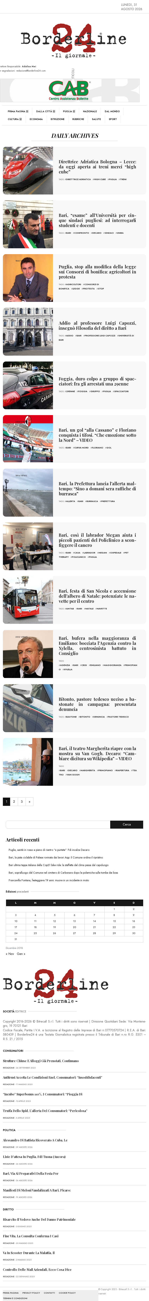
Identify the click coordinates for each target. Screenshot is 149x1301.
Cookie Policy (67, 1292)
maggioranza (112, 665)
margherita (88, 770)
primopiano (105, 770)
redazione (8, 1067)
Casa (77, 552)
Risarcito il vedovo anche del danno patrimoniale (39, 1219)
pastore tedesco (118, 716)
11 (35, 921)
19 (54, 927)
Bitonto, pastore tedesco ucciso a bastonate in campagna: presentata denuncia (97, 704)
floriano (97, 447)
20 (74, 927)
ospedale (115, 552)
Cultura (13, 119)
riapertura (122, 770)
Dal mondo (112, 111)
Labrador (89, 552)
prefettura (108, 501)
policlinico (79, 557)
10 (16, 921)
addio (69, 335)
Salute (96, 119)
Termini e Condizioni (15, 1298)
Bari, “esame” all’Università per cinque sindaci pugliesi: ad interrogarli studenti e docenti (97, 220)
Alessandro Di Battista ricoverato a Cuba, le (35, 1140)
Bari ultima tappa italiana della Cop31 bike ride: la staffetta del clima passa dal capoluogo (58, 865)
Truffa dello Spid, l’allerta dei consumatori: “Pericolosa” (45, 1111)
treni (123, 179)
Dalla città (44, 111)
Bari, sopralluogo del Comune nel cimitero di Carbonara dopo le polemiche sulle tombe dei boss (63, 873)
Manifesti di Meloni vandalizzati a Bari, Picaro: (37, 1190)
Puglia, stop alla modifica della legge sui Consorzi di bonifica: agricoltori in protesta (97, 272)
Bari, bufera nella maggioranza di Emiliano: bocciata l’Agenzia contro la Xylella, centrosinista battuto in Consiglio (97, 645)
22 (114, 927)
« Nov (10, 954)
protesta (89, 288)
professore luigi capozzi (100, 335)
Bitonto (85, 716)
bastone (71, 716)
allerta (70, 501)
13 (74, 921)
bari (68, 232)
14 (94, 921)
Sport (113, 119)
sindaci (109, 232)
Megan (103, 552)
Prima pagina (16, 111)
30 (133, 933)
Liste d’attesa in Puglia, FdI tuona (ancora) (34, 1157)
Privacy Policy (31, 1292)
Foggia (82, 391)
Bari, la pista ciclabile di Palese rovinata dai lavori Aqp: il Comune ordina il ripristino (56, 857)
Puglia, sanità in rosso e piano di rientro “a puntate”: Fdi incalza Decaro (49, 850)
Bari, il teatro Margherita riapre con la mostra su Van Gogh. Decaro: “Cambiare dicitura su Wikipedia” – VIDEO (97, 753)
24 (15, 933)
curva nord (81, 447)
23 (133, 927)
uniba (120, 232)
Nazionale (90, 111)
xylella (68, 669)
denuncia (99, 716)
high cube (100, 179)
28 (94, 933)
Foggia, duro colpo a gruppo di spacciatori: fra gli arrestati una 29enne (97, 381)
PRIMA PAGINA (11, 1292)
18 (35, 927)
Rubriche (78, 119)
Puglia (67, 111)
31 (16, 939)
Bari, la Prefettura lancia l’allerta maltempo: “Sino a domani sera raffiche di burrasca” (97, 489)
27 (74, 933)
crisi (84, 665)
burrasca (92, 501)
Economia (36, 119)
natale (89, 608)
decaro (96, 232)
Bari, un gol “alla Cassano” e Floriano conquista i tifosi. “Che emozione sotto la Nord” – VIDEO (97, 435)
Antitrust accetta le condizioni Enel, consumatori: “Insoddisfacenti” (52, 1077)
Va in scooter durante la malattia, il (29, 1253)
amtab (70, 608)
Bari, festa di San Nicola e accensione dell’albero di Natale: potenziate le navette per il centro (97, 596)
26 (54, 933)
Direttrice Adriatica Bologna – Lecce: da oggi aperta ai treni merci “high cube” (97, 167)
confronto (81, 232)
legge (76, 288)
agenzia (65, 665)
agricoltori (73, 284)
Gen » (21, 954)
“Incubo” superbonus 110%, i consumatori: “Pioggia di (42, 1094)
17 (16, 927)
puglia (113, 179)
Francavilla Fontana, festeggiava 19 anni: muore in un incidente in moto (49, 880)
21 (94, 927)
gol (109, 447)
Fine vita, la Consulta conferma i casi (30, 1236)
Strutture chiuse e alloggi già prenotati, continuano (41, 1061)
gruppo (95, 391)
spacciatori (121, 391)
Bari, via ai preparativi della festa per (31, 1173)
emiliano (95, 665)
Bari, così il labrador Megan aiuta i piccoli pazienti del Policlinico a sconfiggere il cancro (97, 540)
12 (54, 921)
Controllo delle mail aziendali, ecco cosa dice (37, 1269)
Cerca (127, 824)
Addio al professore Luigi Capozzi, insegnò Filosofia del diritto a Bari (97, 325)
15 (114, 921)
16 (133, 921)
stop (101, 288)
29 (114, 933)
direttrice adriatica (78, 179)
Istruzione (57, 119)
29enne (70, 391)
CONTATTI (49, 1292)
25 (35, 933)
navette (102, 608)
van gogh (73, 774)
